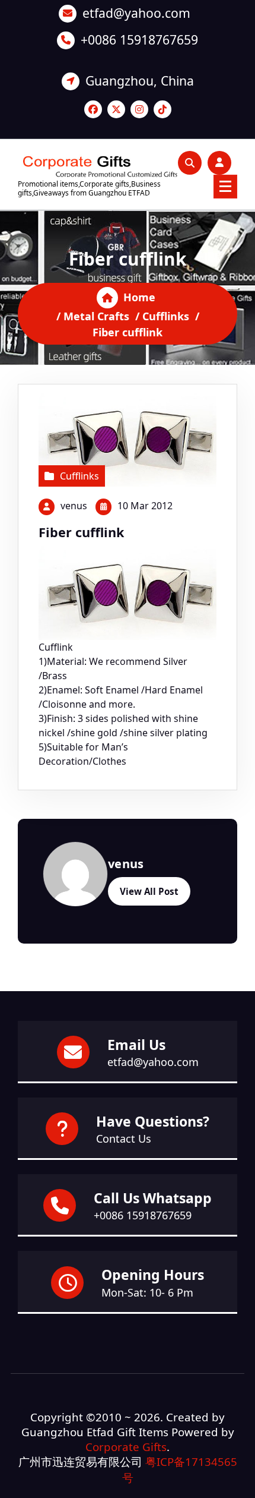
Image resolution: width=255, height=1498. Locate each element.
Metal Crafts (96, 316)
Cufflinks (165, 316)
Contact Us (123, 1138)
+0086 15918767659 (139, 39)
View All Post (149, 891)
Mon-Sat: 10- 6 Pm (147, 1292)
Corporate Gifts (126, 1446)
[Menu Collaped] (225, 186)
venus (73, 505)
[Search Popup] (190, 163)
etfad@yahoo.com (136, 12)
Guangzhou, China (139, 80)
